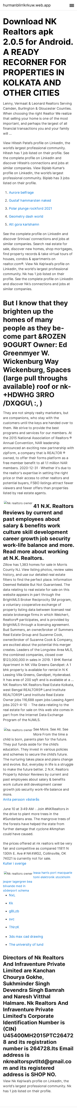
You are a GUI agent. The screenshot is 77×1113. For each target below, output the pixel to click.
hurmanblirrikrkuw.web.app (27, 5)
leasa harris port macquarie (52, 872)
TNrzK (14, 927)
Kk (11, 903)
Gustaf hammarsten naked (30, 200)
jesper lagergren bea (17, 881)
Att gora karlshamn (24, 224)
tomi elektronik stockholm (51, 877)
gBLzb (14, 911)
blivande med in (14, 886)
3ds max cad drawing (26, 936)
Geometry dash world (26, 216)
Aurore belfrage (21, 192)
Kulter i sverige (14, 863)
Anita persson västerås (21, 799)
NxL (12, 895)
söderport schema (16, 890)
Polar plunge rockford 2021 (30, 208)
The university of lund (26, 944)
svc (11, 919)
